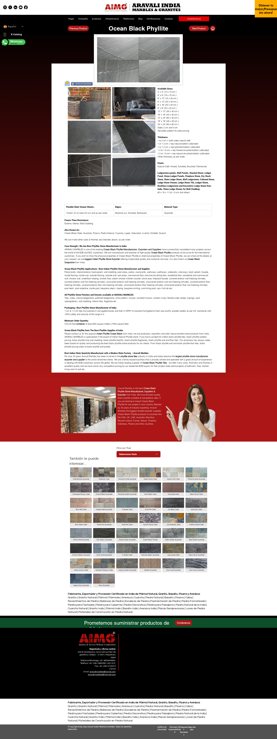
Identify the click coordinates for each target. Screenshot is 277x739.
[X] (10, 7)
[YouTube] (21, 7)
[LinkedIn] (15, 7)
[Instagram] (5, 7)
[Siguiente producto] (212, 28)
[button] (13, 34)
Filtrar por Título (124, 448)
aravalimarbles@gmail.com (103, 672)
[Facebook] (26, 7)
